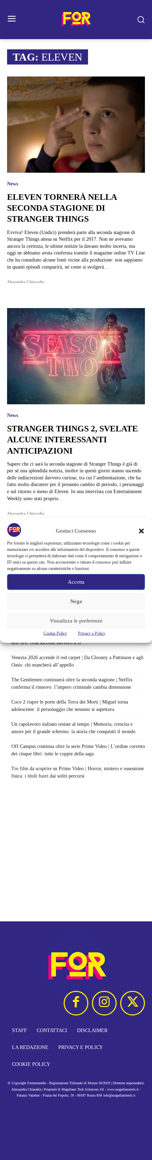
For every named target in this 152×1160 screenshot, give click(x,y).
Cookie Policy (55, 633)
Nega (76, 601)
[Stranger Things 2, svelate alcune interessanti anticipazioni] (76, 356)
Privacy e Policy (91, 633)
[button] (141, 530)
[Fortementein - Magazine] (76, 19)
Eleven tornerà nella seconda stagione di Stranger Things (62, 207)
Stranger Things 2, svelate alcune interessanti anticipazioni (72, 439)
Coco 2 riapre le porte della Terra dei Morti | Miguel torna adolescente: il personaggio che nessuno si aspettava (69, 705)
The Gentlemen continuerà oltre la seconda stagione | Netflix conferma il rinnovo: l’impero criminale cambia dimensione (72, 683)
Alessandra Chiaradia (25, 282)
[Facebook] (76, 1003)
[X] (132, 1003)
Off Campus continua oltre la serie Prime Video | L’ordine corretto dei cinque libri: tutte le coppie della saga (78, 750)
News (12, 184)
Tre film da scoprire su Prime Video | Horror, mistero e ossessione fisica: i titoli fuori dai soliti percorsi (77, 772)
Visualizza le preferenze (76, 621)
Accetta (76, 582)
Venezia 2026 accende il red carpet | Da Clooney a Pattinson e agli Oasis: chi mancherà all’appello (77, 661)
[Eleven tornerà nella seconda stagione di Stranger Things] (76, 124)
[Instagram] (104, 1003)
